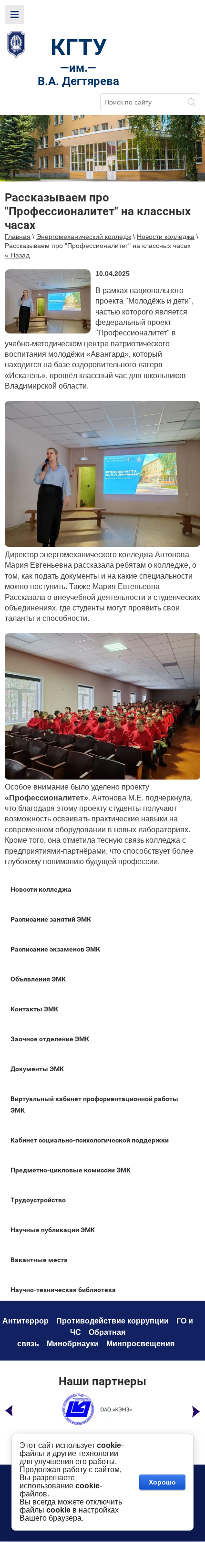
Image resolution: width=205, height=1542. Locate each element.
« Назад (17, 255)
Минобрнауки (73, 1344)
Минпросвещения (140, 1344)
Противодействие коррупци (110, 1321)
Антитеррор (25, 1321)
